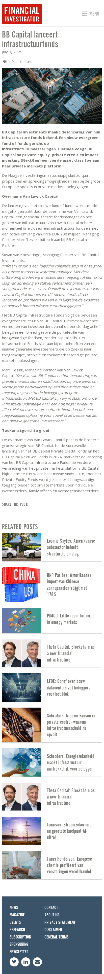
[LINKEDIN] (25, 961)
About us (51, 915)
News (14, 907)
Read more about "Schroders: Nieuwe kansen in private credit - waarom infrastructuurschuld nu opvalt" (52, 725)
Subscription (20, 937)
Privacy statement (59, 922)
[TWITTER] (14, 961)
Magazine (17, 915)
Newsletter (19, 952)
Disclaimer (53, 929)
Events (15, 922)
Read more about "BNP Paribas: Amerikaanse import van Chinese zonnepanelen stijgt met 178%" (52, 584)
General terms (56, 937)
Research (17, 929)
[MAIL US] (37, 961)
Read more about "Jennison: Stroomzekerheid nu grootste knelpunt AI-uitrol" (52, 831)
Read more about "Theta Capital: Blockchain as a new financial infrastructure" (52, 653)
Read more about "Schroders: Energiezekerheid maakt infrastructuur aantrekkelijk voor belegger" (52, 762)
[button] (89, 14)
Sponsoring (19, 944)
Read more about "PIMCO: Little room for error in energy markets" (52, 620)
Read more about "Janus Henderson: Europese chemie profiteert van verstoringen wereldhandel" (52, 865)
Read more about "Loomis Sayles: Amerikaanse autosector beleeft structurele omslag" (52, 547)
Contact (51, 907)
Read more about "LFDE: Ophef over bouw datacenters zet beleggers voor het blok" (52, 687)
